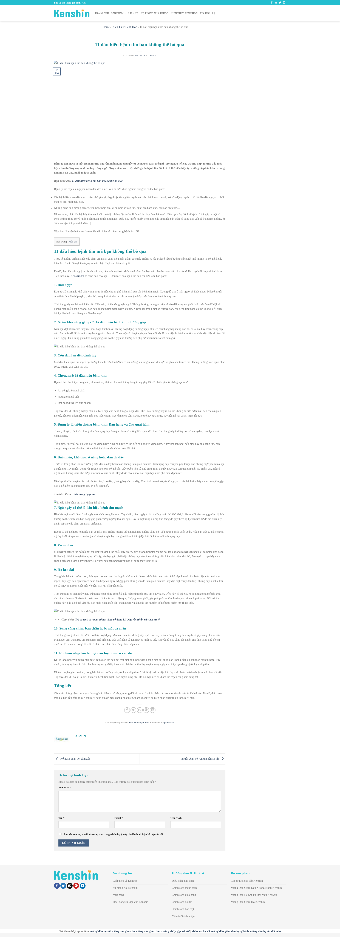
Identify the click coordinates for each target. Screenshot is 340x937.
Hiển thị (73, 241)
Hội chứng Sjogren (83, 494)
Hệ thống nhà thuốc (154, 13)
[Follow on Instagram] (276, 2)
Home (106, 26)
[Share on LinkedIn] (152, 710)
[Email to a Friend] (140, 710)
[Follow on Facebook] (272, 2)
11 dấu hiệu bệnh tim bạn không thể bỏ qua (97, 180)
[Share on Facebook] (127, 710)
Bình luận (64, 787)
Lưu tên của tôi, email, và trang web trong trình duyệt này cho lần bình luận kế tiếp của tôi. (113, 834)
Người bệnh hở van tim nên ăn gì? (200, 758)
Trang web (176, 817)
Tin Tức (205, 13)
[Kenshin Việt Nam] (71, 13)
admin (153, 55)
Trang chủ (102, 13)
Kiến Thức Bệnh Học (184, 13)
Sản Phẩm (117, 13)
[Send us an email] (284, 2)
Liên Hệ (133, 13)
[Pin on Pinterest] (146, 710)
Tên (61, 817)
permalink (169, 722)
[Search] (213, 13)
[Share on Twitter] (133, 710)
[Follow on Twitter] (280, 2)
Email (118, 817)
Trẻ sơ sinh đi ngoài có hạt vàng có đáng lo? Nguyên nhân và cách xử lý (117, 619)
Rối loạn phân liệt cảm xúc (75, 758)
